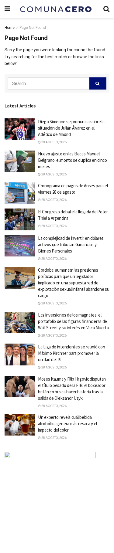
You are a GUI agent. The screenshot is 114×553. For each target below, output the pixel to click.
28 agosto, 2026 (54, 142)
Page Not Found (32, 27)
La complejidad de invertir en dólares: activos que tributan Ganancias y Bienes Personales (71, 244)
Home (10, 27)
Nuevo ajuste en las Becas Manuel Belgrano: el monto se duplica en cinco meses (72, 160)
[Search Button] (97, 83)
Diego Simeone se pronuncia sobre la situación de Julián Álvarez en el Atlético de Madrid (71, 128)
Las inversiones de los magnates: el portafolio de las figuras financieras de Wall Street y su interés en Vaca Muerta (73, 321)
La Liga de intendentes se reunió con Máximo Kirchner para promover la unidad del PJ (71, 353)
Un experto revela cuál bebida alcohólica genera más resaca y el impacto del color (67, 423)
